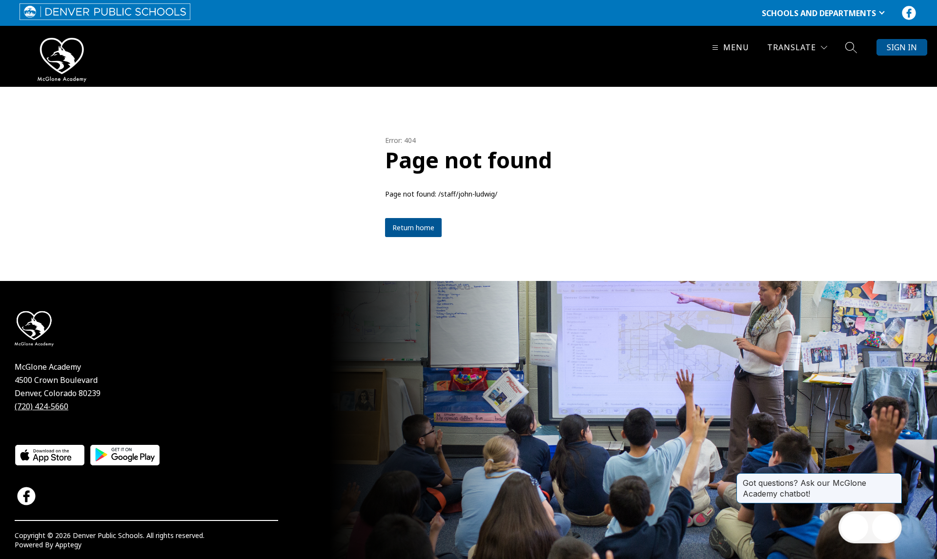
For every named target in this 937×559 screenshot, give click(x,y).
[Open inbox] (854, 527)
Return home (413, 227)
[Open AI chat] (885, 527)
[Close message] (894, 478)
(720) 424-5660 (41, 406)
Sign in (902, 47)
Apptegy (68, 544)
